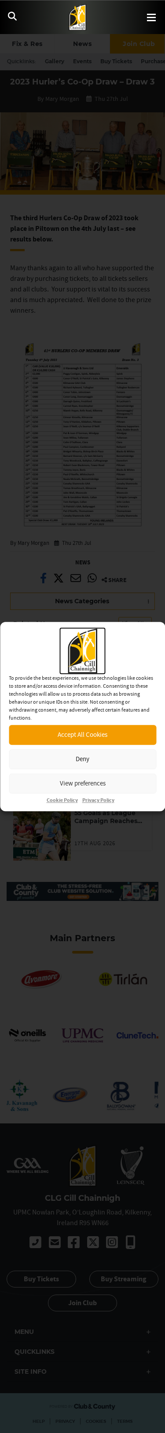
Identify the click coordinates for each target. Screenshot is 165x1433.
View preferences (83, 783)
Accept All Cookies (82, 734)
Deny (82, 759)
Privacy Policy (98, 800)
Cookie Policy (62, 800)
